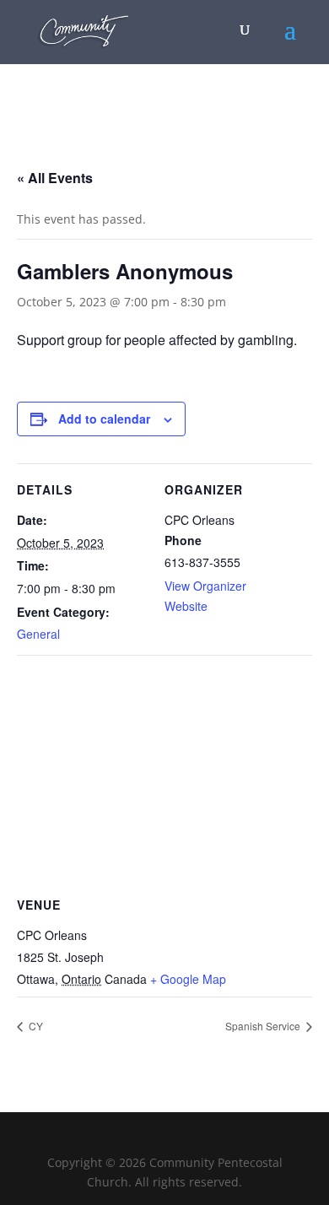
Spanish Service (264, 1026)
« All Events (55, 177)
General (38, 633)
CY (34, 1026)
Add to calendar (104, 418)
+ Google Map (188, 978)
